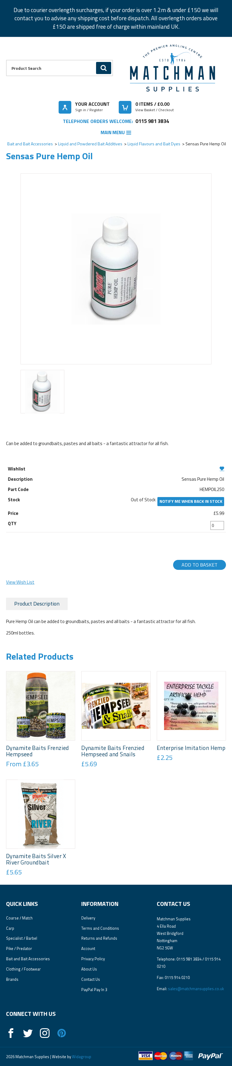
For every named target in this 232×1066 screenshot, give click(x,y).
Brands (12, 979)
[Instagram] (45, 1033)
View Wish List (20, 582)
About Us (89, 969)
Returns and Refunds (99, 938)
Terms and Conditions (100, 928)
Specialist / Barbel (21, 938)
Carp (10, 928)
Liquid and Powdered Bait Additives (90, 144)
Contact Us (90, 979)
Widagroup (81, 1057)
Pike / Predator (19, 948)
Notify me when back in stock (191, 501)
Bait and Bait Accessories (30, 144)
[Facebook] (11, 1033)
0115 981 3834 (152, 121)
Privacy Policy (93, 959)
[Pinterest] (61, 1033)
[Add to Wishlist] (116, 468)
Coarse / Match (19, 918)
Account (88, 948)
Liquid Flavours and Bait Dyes (153, 144)
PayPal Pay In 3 (94, 990)
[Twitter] (28, 1033)
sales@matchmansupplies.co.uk (196, 989)
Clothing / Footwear (23, 969)
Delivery (88, 918)
